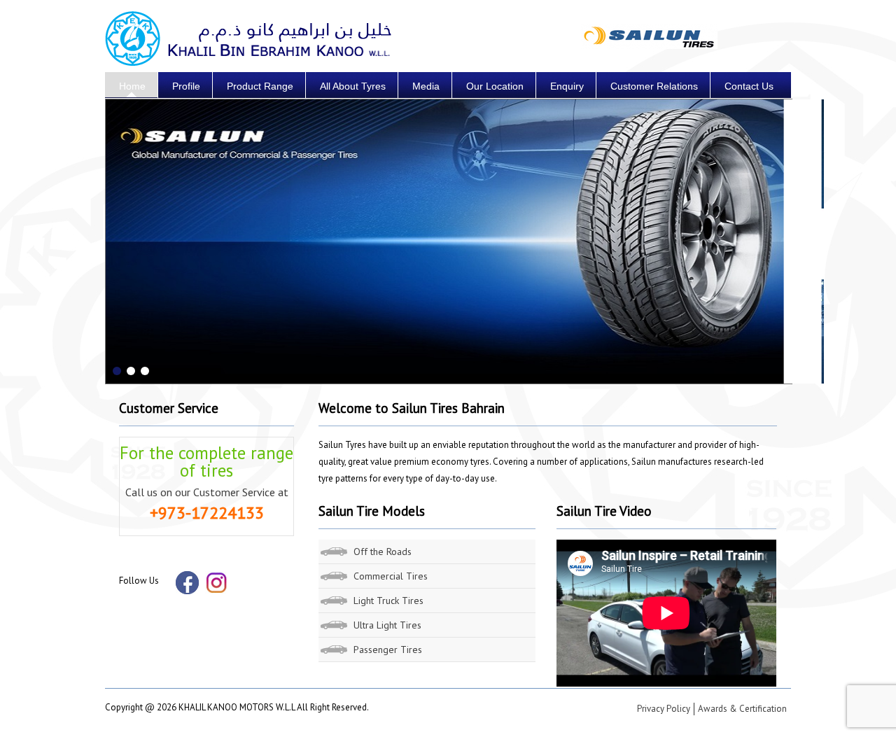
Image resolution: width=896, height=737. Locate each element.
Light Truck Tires (389, 600)
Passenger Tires (388, 649)
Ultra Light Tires (387, 625)
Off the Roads (383, 551)
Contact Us (749, 86)
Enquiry (567, 86)
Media (426, 86)
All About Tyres (353, 86)
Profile (186, 86)
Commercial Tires (391, 576)
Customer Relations (654, 86)
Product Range (260, 86)
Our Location (495, 86)
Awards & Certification (742, 709)
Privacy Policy (663, 709)
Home (132, 86)
